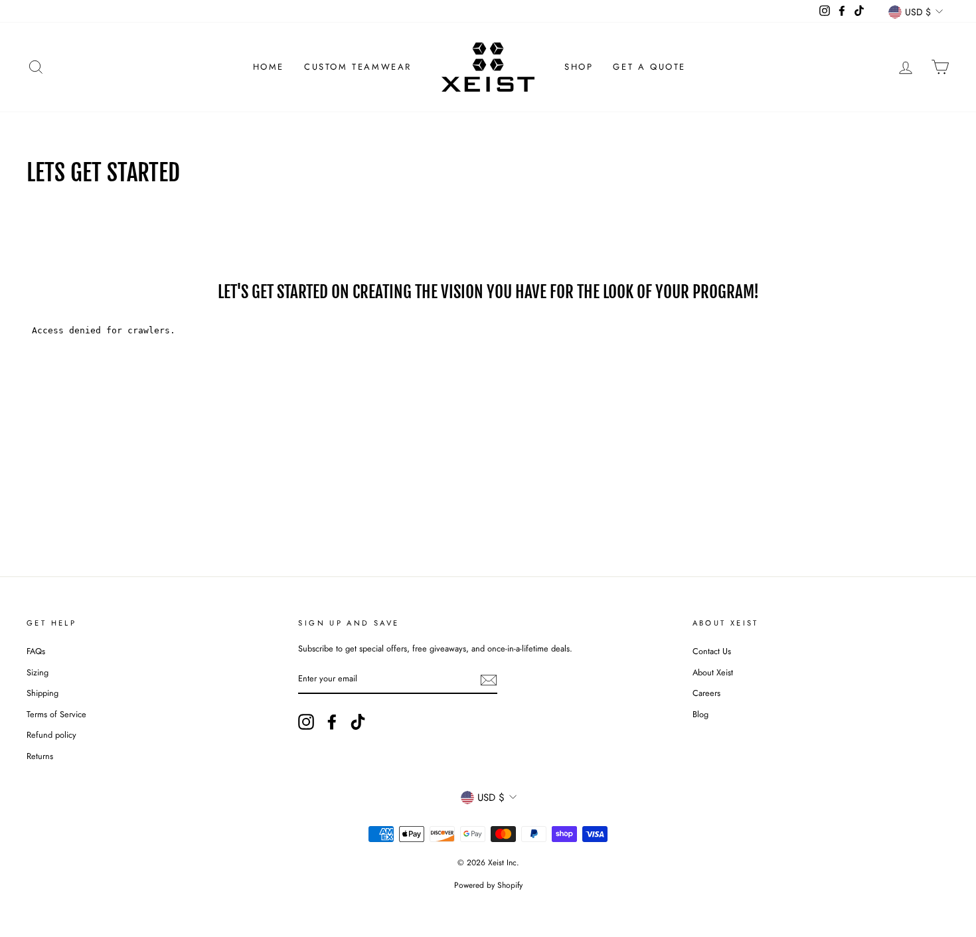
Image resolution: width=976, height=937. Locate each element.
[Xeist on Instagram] (306, 722)
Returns (40, 756)
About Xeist (712, 672)
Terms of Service (56, 714)
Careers (706, 693)
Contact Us (711, 651)
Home (268, 66)
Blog (700, 714)
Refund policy (51, 734)
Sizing (37, 672)
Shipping (42, 693)
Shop (578, 66)
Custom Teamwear (358, 66)
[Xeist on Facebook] (332, 722)
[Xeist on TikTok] (358, 722)
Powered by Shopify (488, 885)
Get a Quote (649, 66)
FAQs (36, 651)
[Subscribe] (488, 680)
